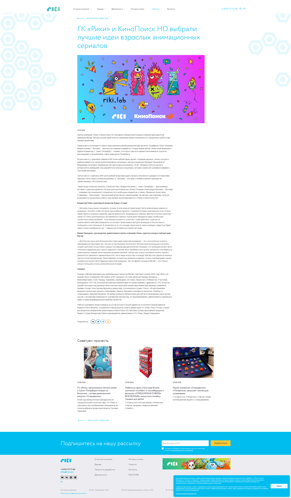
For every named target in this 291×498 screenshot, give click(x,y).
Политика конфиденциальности (74, 493)
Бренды (100, 9)
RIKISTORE (134, 474)
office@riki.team (67, 472)
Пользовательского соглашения (182, 450)
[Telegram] (103, 321)
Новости (155, 9)
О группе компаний (81, 9)
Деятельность (117, 9)
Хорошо (279, 486)
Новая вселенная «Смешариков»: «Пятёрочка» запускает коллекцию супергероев (190, 390)
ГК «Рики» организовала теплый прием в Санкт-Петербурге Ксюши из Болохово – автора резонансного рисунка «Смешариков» (97, 392)
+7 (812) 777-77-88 (229, 8)
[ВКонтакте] (93, 321)
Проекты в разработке (105, 469)
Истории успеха (137, 9)
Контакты (171, 9)
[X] (98, 321)
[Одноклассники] (108, 321)
